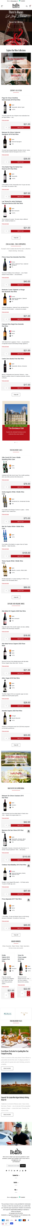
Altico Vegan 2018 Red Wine (11, 678)
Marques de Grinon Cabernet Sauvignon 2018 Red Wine (11, 133)
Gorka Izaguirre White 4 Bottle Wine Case (13, 493)
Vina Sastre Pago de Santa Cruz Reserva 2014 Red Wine (12, 168)
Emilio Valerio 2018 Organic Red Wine (6, 958)
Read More (7, 1068)
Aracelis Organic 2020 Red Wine (12, 711)
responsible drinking (16, 1209)
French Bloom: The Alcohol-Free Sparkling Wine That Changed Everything (14, 1052)
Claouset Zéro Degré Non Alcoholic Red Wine (13, 325)
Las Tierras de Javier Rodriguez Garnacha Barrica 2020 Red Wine (12, 202)
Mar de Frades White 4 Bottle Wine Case (13, 527)
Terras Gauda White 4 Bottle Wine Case (12, 562)
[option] (16, 27)
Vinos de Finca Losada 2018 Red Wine (22, 958)
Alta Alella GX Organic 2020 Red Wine (14, 611)
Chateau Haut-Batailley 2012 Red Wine (14, 865)
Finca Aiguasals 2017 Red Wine (12, 899)
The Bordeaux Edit (16, 428)
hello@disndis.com (16, 1160)
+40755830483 (16, 1161)
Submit (23, 1165)
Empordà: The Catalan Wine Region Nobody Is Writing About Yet (15, 1099)
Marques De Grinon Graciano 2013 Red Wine (13, 796)
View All (16, 237)
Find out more (5, 120)
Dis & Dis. (20, 1213)
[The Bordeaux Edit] (16, 415)
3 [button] (17, 442)
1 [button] (14, 442)
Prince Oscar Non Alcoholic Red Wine (13, 257)
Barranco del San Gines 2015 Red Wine (12, 831)
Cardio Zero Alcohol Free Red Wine (13, 358)
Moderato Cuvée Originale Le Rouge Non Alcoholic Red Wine (13, 290)
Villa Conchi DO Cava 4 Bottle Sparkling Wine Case (11, 458)
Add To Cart (20, 127)
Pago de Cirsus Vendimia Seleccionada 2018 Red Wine (11, 99)
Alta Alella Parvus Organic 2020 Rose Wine (13, 644)
